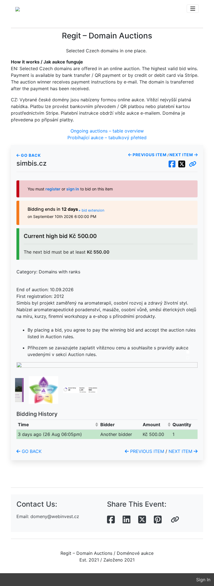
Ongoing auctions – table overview (107, 131)
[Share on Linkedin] (126, 519)
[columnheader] (57, 424)
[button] (193, 164)
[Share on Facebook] (111, 519)
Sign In (203, 579)
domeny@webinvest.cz (54, 516)
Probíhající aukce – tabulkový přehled (107, 137)
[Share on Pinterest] (158, 519)
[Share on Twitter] (142, 519)
